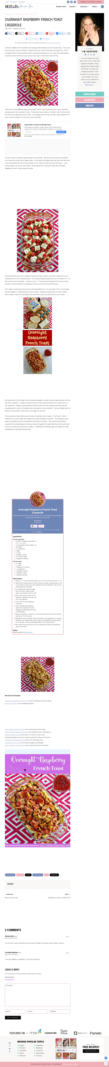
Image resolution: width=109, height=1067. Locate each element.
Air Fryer (39, 1055)
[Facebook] (68, 2)
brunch (20, 28)
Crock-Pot (39, 1050)
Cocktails (89, 99)
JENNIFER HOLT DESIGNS (70, 1064)
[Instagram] (71, 2)
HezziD (10, 884)
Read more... (89, 85)
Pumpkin (22, 1048)
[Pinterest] (75, 2)
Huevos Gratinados (11, 703)
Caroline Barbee (11, 952)
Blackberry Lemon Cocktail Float (59, 896)
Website (53, 1011)
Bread (21, 1053)
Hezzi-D (39, 532)
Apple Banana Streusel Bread (15, 729)
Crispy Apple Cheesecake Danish (16, 732)
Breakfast (15, 28)
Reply (67, 936)
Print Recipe (45, 39)
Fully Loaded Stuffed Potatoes (15, 745)
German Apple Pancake (13, 735)
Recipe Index (61, 6)
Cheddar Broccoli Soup (12, 743)
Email (30, 1011)
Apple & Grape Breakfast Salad (15, 740)
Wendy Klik (9, 936)
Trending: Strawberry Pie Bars (91, 1)
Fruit (24, 28)
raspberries (54, 875)
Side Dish (22, 1055)
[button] (35, 520)
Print (34, 526)
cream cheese (38, 875)
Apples (21, 1045)
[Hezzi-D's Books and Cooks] (19, 6)
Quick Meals (40, 1053)
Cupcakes (22, 1050)
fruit (46, 875)
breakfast (20, 875)
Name (8, 1011)
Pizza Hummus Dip (11, 896)
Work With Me (13, 2)
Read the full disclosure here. (52, 42)
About (6, 2)
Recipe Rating (9, 977)
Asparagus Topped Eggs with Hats (16, 701)
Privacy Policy (21, 2)
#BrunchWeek (10, 875)
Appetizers (90, 94)
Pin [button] (42, 526)
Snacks (90, 105)
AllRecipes (29, 632)
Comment (9, 985)
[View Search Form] (102, 6)
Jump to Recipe (33, 39)
